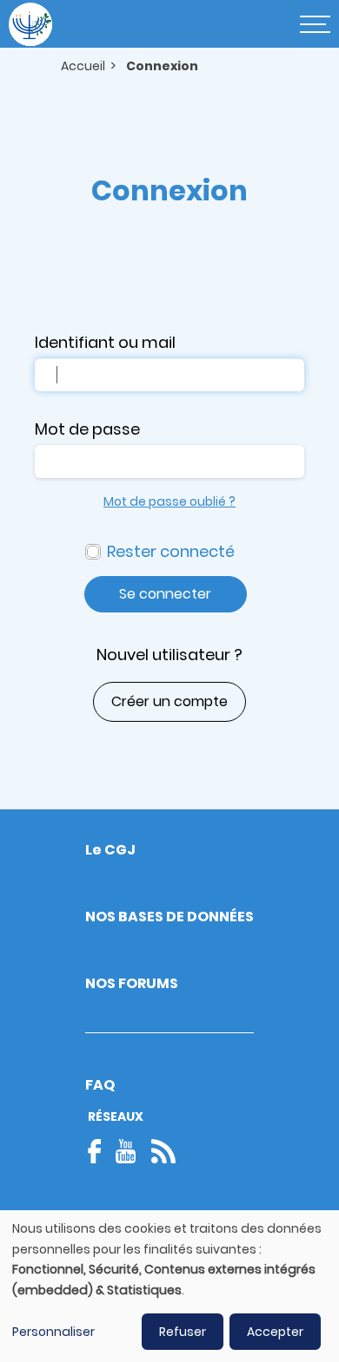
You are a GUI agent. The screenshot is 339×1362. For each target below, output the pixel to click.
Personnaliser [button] (53, 1331)
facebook (100, 1151)
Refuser (182, 1331)
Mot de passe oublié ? (169, 501)
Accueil (83, 66)
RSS (163, 1151)
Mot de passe (87, 429)
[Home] (30, 24)
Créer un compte (169, 701)
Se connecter (165, 594)
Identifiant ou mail (105, 342)
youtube (126, 1151)
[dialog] (169, 1286)
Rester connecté (171, 551)
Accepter (275, 1331)
